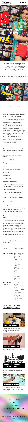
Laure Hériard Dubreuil (14, 305)
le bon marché (7, 307)
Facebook (14, 412)
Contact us (14, 402)
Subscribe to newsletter (14, 408)
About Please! (14, 399)
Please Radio (14, 405)
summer (17, 307)
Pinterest (17, 412)
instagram (11, 412)
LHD (13, 307)
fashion (5, 305)
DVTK (14, 418)
